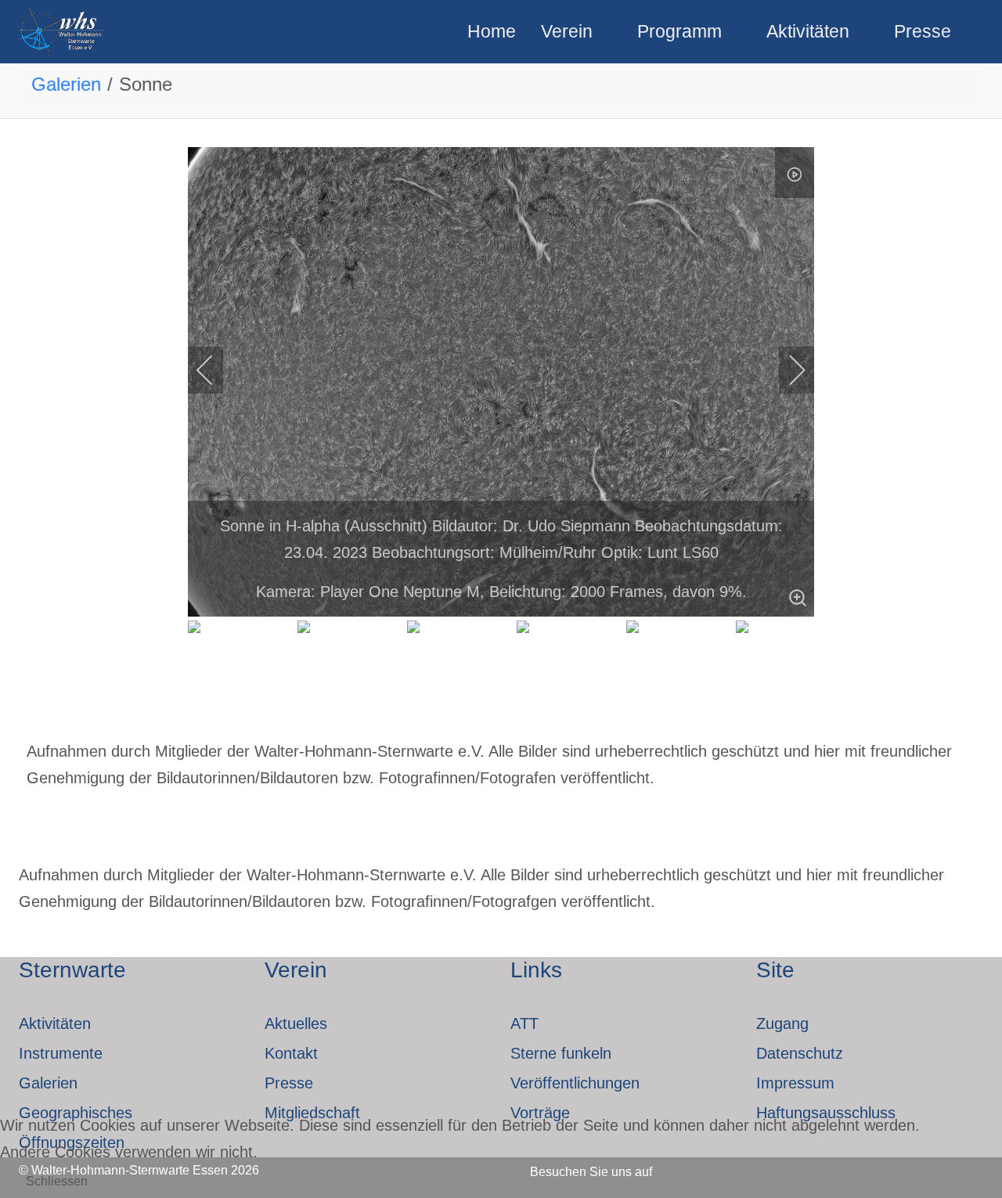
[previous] (215, 370)
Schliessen (57, 1181)
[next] (786, 370)
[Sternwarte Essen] (62, 31)
